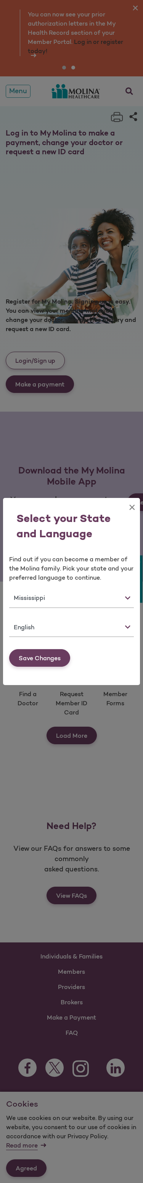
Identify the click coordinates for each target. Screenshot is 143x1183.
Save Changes (40, 658)
